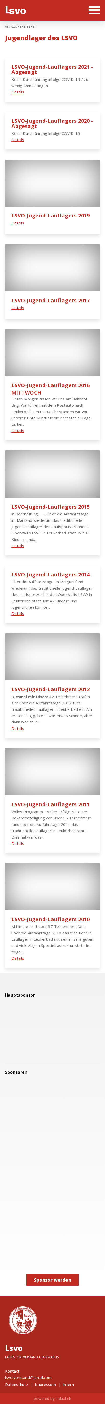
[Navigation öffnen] (94, 10)
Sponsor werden (52, 1280)
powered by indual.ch (52, 1398)
